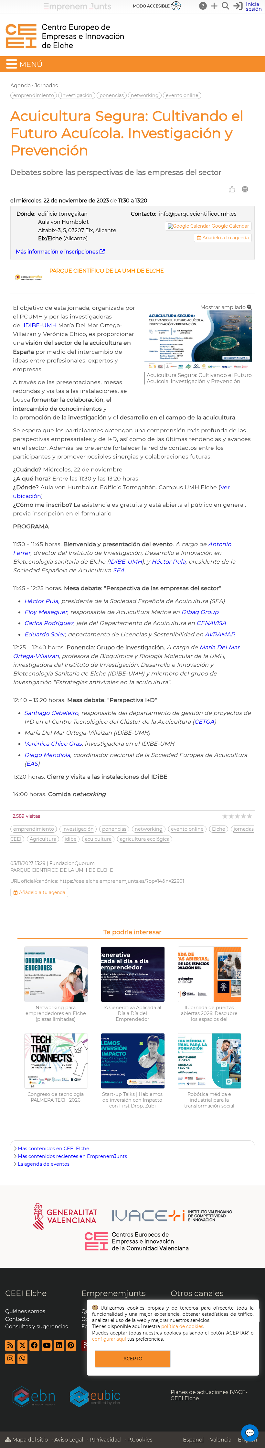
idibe (71, 839)
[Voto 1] (225, 816)
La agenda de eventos (43, 1164)
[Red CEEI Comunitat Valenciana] (137, 1249)
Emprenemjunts (113, 1293)
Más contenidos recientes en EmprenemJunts (72, 1156)
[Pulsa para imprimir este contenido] (245, 189)
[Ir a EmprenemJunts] (77, 9)
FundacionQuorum (72, 863)
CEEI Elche (26, 1293)
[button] (248, 7)
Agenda (20, 85)
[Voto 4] (244, 816)
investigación (76, 95)
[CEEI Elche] (64, 53)
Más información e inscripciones (58, 252)
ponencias (112, 95)
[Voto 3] (238, 816)
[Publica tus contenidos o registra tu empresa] (214, 5)
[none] (198, 369)
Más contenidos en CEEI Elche (53, 1148)
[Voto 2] (231, 816)
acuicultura (98, 839)
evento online (182, 95)
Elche (218, 829)
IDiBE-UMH (40, 325)
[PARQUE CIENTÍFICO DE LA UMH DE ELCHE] (28, 285)
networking (145, 95)
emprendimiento (33, 95)
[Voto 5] (250, 816)
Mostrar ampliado (223, 307)
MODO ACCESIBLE (151, 6)
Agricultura (43, 839)
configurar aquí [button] (109, 1339)
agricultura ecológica (144, 839)
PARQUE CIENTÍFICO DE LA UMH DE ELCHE (106, 271)
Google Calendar (230, 226)
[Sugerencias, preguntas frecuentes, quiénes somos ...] (203, 5)
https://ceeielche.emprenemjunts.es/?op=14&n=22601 (121, 881)
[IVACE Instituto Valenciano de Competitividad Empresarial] (132, 1216)
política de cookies (182, 1326)
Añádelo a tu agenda (225, 237)
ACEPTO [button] (132, 1358)
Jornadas (46, 85)
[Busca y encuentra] (226, 5)
